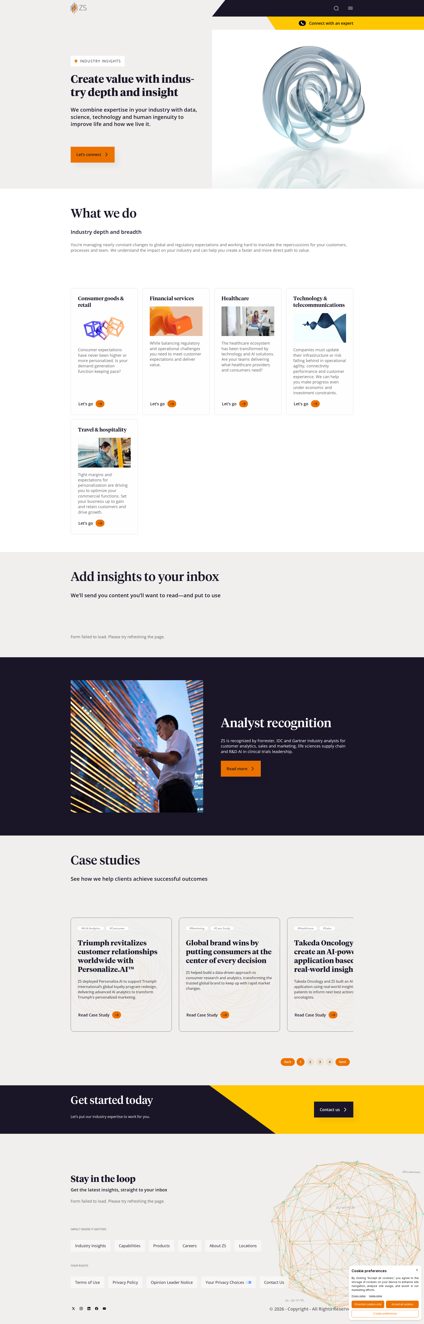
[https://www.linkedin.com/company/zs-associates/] (89, 1308)
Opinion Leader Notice (172, 1282)
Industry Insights (90, 1246)
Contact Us (274, 1282)
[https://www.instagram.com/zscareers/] (81, 1308)
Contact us (330, 1109)
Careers (190, 1246)
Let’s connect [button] (88, 154)
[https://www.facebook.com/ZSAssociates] (96, 1308)
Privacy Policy (125, 1282)
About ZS (218, 1246)
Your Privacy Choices (225, 1282)
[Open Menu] (350, 8)
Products (161, 1246)
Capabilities (129, 1246)
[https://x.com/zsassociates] (73, 1308)
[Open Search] (336, 8)
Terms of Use (87, 1282)
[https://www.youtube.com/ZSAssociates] (104, 1308)
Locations (248, 1246)
